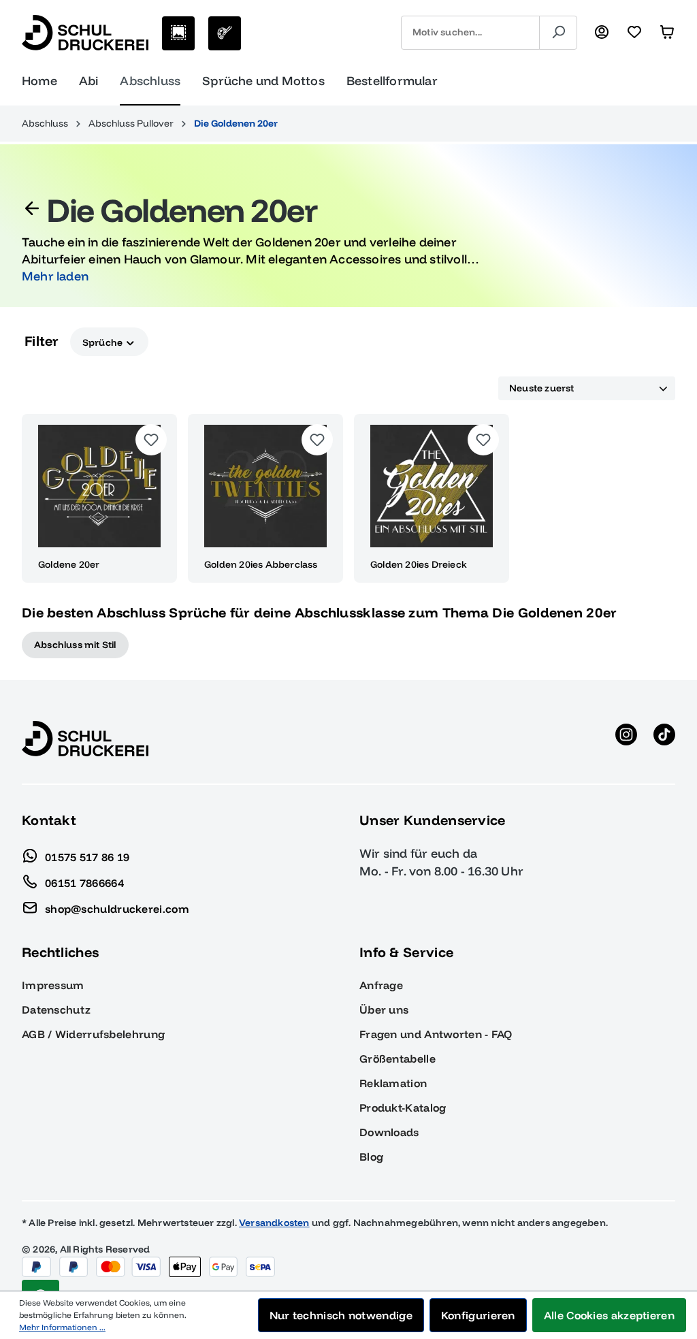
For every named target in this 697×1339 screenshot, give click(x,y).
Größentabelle (397, 1058)
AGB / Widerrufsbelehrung (93, 1034)
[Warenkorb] (667, 33)
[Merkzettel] (634, 33)
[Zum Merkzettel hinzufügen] (151, 439)
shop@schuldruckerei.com (117, 908)
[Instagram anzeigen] (626, 738)
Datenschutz (56, 1009)
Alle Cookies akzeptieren (609, 1315)
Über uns (383, 1009)
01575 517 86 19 (87, 856)
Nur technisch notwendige (341, 1315)
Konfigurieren (478, 1315)
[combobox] (470, 33)
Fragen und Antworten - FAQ (436, 1034)
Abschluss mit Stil (75, 645)
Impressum (53, 985)
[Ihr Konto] (602, 33)
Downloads (389, 1132)
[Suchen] (558, 33)
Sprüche (103, 342)
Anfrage (381, 985)
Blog (371, 1156)
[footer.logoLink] (85, 738)
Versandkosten (274, 1222)
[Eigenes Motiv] (224, 33)
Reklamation (393, 1083)
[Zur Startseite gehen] (85, 32)
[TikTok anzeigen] (664, 738)
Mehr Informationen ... (62, 1327)
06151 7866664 (84, 882)
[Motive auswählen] (178, 33)
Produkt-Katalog (403, 1107)
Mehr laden (55, 276)
